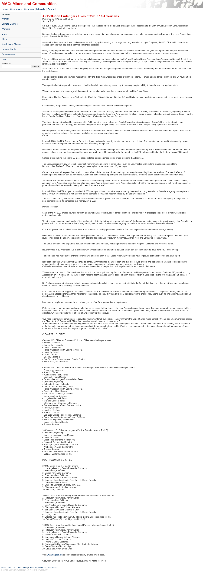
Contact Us (51, 568)
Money (5, 34)
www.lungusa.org (54, 555)
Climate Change (10, 24)
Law (4, 59)
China (4, 39)
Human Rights (9, 49)
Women (5, 18)
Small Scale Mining (11, 44)
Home (5, 9)
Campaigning (8, 54)
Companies (16, 9)
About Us (11, 568)
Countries (29, 9)
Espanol (51, 9)
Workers (6, 29)
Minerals (40, 9)
